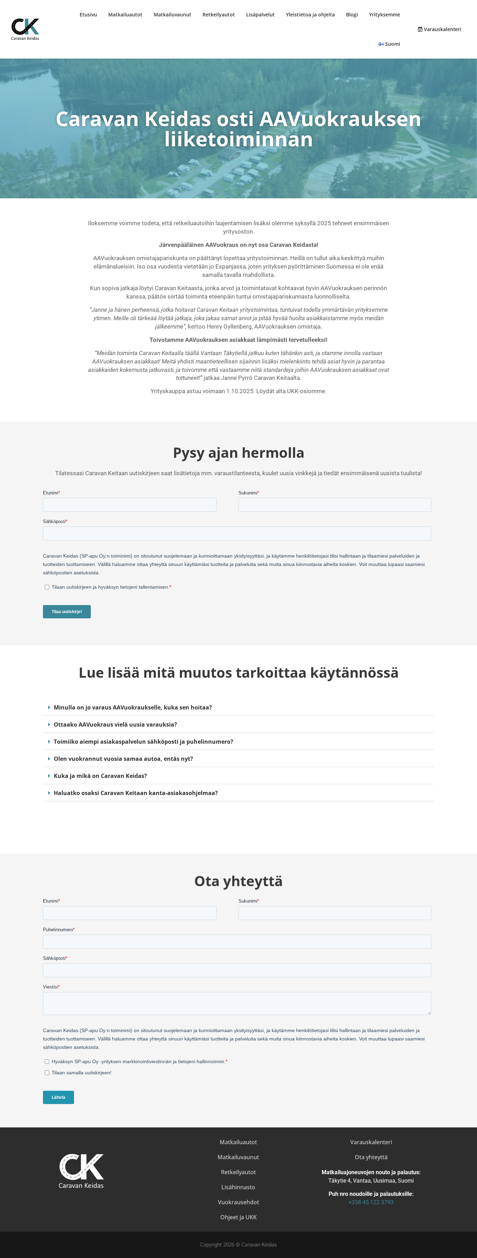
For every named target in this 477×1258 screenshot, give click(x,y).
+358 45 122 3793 (371, 1202)
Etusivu (88, 14)
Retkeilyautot (219, 14)
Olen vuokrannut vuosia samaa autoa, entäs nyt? (123, 759)
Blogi (352, 14)
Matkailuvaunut (172, 14)
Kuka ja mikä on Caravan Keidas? (100, 776)
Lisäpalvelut (260, 14)
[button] (238, 707)
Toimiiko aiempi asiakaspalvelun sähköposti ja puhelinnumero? (143, 741)
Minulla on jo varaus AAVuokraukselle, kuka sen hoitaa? (133, 707)
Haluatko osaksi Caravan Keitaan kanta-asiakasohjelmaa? (136, 793)
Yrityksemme (384, 14)
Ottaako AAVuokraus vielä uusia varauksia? (115, 724)
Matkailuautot (125, 14)
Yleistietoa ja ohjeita (310, 14)
